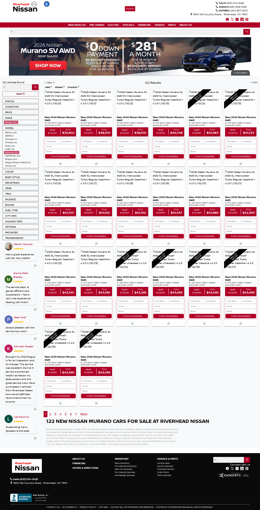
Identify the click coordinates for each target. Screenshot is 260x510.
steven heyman (23, 244)
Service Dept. (163, 463)
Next (84, 414)
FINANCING (79, 463)
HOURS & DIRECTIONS (85, 468)
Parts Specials (164, 475)
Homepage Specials (125, 475)
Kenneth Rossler (24, 346)
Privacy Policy (88, 507)
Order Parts (163, 472)
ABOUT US (78, 458)
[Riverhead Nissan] (25, 6)
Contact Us (53, 507)
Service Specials (165, 466)
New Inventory (122, 463)
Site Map (104, 507)
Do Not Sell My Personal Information (132, 507)
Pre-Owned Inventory (125, 466)
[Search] (246, 32)
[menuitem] (21, 122)
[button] (46, 4)
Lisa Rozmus (21, 417)
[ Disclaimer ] (240, 73)
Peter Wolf (20, 317)
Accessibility (69, 507)
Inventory (122, 458)
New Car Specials (123, 469)
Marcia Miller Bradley (20, 275)
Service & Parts (167, 458)
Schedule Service (165, 469)
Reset (19, 93)
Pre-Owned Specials (125, 472)
